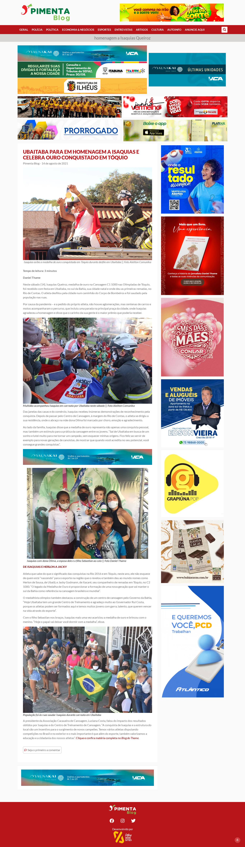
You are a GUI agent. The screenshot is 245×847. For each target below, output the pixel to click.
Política (52, 29)
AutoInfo (174, 29)
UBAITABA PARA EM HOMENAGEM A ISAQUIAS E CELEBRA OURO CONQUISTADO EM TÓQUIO (81, 155)
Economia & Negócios (78, 29)
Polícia (37, 29)
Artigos (142, 29)
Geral (23, 29)
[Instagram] (122, 820)
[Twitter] (133, 820)
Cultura (157, 29)
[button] (224, 30)
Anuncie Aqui (195, 29)
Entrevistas (123, 29)
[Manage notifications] (237, 840)
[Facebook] (111, 820)
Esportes (104, 29)
